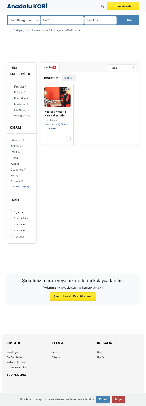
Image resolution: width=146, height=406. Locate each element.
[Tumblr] (41, 386)
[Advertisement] (73, 47)
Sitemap (56, 357)
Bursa (16, 157)
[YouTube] (35, 386)
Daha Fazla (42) (20, 186)
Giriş (99, 352)
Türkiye (17, 30)
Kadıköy (68, 78)
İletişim (56, 352)
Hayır (118, 399)
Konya (15, 175)
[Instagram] (19, 386)
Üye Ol (100, 357)
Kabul (103, 399)
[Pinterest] (30, 386)
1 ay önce (19, 224)
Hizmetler (49, 124)
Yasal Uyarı (13, 352)
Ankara (17, 146)
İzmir (15, 152)
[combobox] (24, 20)
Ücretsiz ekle (123, 6)
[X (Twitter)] (14, 386)
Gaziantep (18, 169)
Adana (16, 163)
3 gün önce (20, 212)
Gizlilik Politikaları (17, 367)
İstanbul (17, 140)
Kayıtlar (49, 67)
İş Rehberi (63, 124)
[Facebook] (9, 386)
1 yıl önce (19, 236)
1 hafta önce (21, 218)
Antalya (17, 181)
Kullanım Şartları (16, 362)
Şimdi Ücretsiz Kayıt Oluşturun (73, 296)
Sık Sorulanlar (14, 357)
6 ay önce (19, 230)
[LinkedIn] (25, 386)
